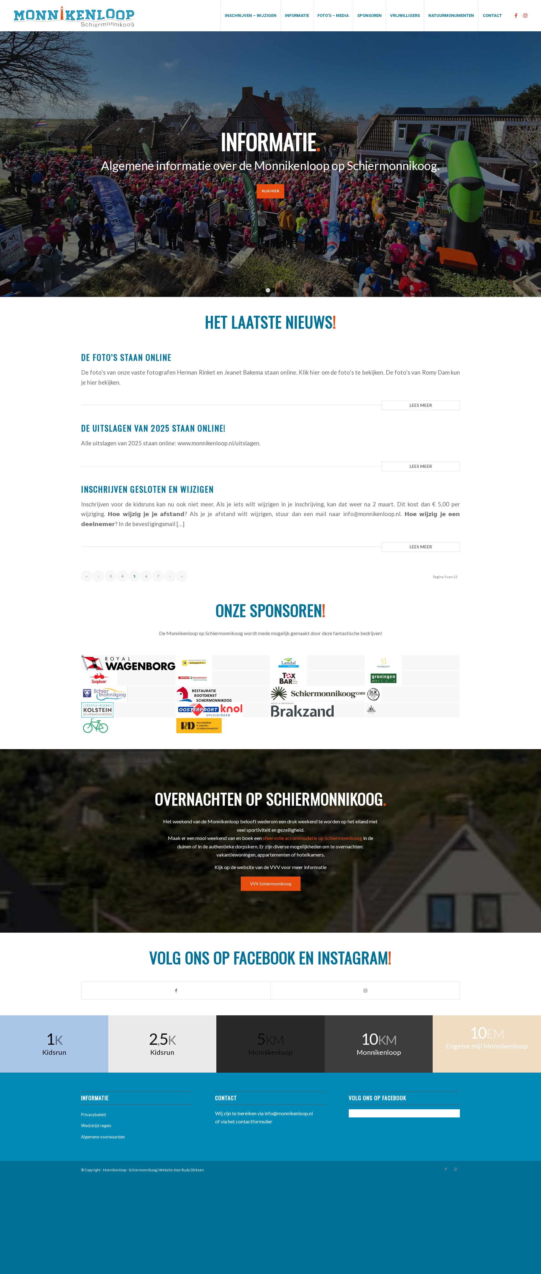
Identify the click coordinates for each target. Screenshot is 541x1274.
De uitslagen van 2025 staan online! (153, 428)
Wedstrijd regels (96, 1125)
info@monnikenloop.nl (289, 1113)
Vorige (5, 164)
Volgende (535, 164)
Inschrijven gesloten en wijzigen (147, 489)
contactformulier (254, 1121)
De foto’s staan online (126, 357)
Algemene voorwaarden (103, 1136)
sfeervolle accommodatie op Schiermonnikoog (312, 838)
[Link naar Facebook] (516, 15)
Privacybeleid (93, 1114)
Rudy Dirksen (193, 1170)
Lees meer (421, 405)
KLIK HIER (270, 191)
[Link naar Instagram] (525, 15)
